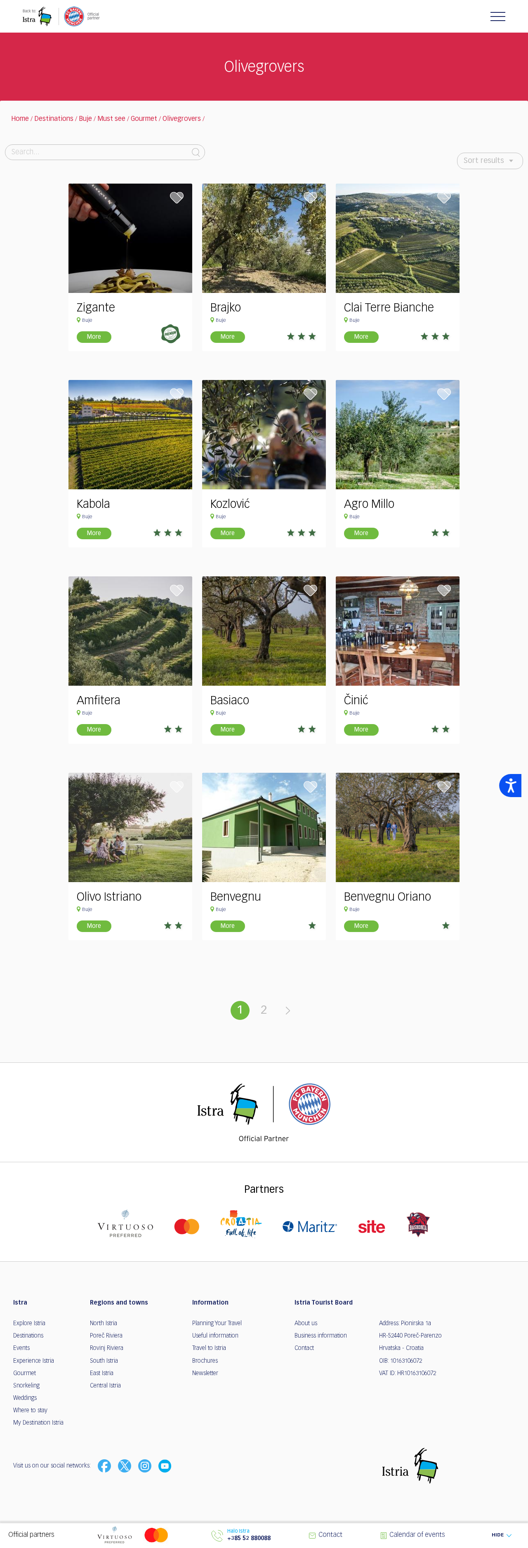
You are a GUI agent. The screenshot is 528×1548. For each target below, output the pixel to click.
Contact (304, 1348)
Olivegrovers (182, 119)
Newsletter (205, 1373)
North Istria (103, 1323)
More (94, 337)
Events (21, 1348)
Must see (111, 119)
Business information (321, 1336)
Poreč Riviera (106, 1336)
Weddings (25, 1398)
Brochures (205, 1361)
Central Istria (105, 1386)
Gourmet (144, 119)
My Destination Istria (38, 1423)
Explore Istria (29, 1323)
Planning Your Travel (217, 1323)
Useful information (215, 1336)
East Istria (101, 1373)
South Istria (104, 1361)
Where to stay (30, 1410)
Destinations (53, 119)
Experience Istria (33, 1361)
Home (20, 119)
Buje (85, 119)
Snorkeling (26, 1386)
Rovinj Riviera (106, 1348)
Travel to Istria (209, 1348)
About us (306, 1323)
